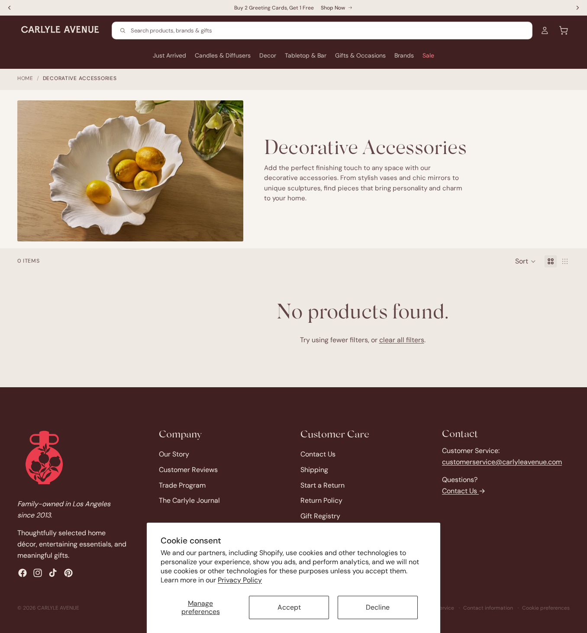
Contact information (488, 607)
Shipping (314, 469)
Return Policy (321, 500)
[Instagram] (37, 573)
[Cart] (563, 30)
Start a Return (322, 484)
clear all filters (401, 339)
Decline (378, 607)
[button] (525, 261)
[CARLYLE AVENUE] (44, 457)
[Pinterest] (68, 573)
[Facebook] (22, 573)
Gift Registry (320, 516)
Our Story (174, 454)
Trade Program (182, 484)
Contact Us (317, 454)
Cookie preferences (546, 607)
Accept (289, 607)
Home (25, 78)
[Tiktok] (53, 573)
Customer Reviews (188, 469)
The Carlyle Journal (189, 500)
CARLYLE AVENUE (58, 607)
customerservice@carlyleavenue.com (502, 461)
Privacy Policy (240, 580)
